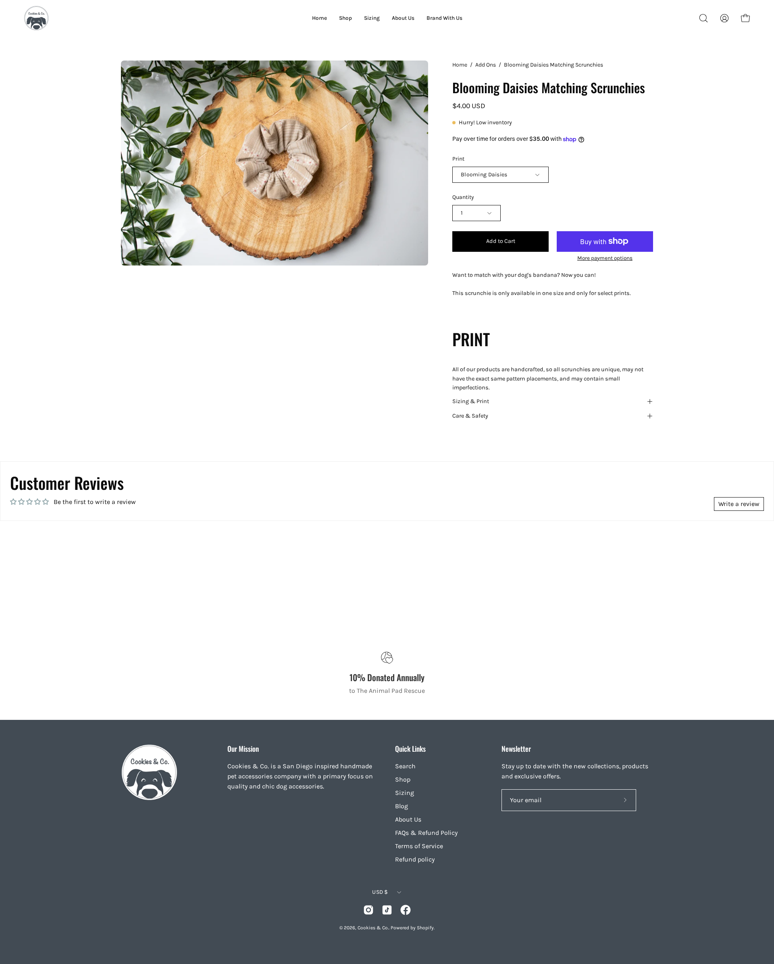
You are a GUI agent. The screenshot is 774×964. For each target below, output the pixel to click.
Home (459, 64)
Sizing (404, 793)
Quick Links (410, 748)
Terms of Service (419, 846)
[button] (703, 18)
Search (405, 766)
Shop (402, 779)
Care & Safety (470, 415)
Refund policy (415, 859)
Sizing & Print (470, 401)
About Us (408, 819)
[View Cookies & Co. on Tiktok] (387, 910)
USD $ (380, 892)
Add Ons (485, 64)
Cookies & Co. (373, 928)
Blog (401, 806)
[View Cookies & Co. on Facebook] (405, 910)
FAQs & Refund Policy (426, 832)
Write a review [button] (738, 504)
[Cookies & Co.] (36, 18)
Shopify (425, 928)
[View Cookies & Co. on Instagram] (368, 910)
